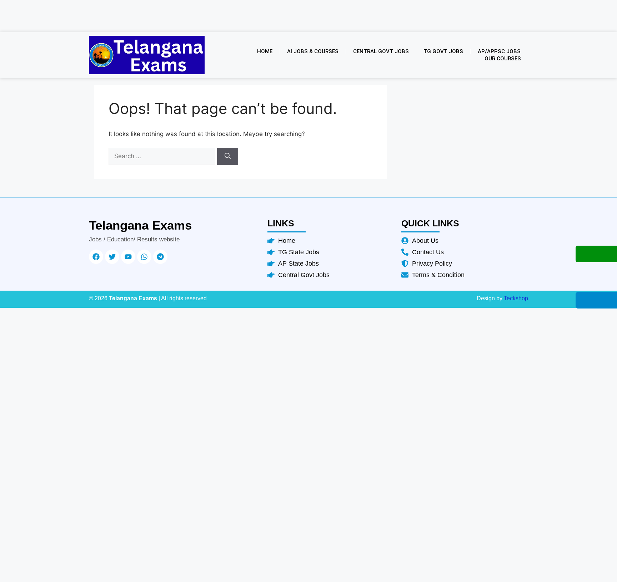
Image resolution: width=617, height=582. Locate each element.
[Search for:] (163, 156)
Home (264, 51)
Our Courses (503, 58)
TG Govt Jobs (443, 51)
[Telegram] (160, 257)
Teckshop (516, 298)
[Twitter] (112, 257)
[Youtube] (128, 257)
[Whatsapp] (144, 257)
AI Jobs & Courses (312, 51)
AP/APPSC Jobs (499, 51)
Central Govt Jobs (381, 51)
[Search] (227, 156)
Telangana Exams (140, 225)
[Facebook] (96, 257)
